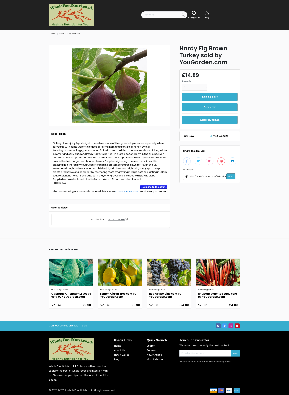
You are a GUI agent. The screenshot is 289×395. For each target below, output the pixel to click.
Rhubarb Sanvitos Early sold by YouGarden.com (217, 295)
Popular (151, 350)
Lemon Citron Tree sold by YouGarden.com (118, 295)
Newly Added (154, 355)
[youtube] (237, 325)
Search (151, 346)
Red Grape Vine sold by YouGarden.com (165, 295)
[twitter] (224, 325)
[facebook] (218, 325)
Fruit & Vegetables (69, 33)
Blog (116, 359)
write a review (116, 219)
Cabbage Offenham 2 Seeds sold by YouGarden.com (71, 295)
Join (235, 353)
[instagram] (230, 325)
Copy (230, 176)
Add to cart (210, 97)
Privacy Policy (223, 361)
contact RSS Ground (127, 191)
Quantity (186, 81)
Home (52, 33)
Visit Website (220, 136)
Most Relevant (155, 359)
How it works (121, 355)
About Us (119, 350)
